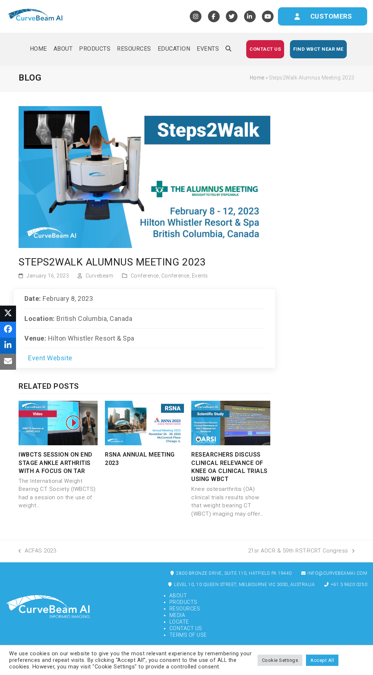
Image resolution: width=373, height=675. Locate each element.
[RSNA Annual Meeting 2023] (144, 422)
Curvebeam (100, 276)
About (178, 595)
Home (257, 78)
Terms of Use (188, 635)
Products (183, 602)
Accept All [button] (322, 660)
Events (200, 276)
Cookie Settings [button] (280, 660)
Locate (179, 622)
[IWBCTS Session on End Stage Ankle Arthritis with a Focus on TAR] (58, 422)
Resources (184, 609)
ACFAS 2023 (37, 550)
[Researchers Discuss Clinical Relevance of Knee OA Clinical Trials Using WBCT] (230, 422)
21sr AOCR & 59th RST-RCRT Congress (298, 550)
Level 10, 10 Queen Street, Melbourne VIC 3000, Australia (244, 584)
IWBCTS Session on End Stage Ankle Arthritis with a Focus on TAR (56, 462)
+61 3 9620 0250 (348, 584)
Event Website (50, 358)
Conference (145, 276)
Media (177, 615)
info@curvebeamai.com (337, 573)
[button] (228, 49)
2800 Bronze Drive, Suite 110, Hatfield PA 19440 (233, 573)
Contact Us (185, 628)
